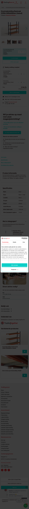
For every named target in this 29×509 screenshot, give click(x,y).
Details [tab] (14, 242)
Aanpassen (13, 269)
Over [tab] (24, 242)
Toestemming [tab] (5, 242)
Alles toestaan (14, 265)
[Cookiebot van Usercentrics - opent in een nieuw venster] (21, 238)
